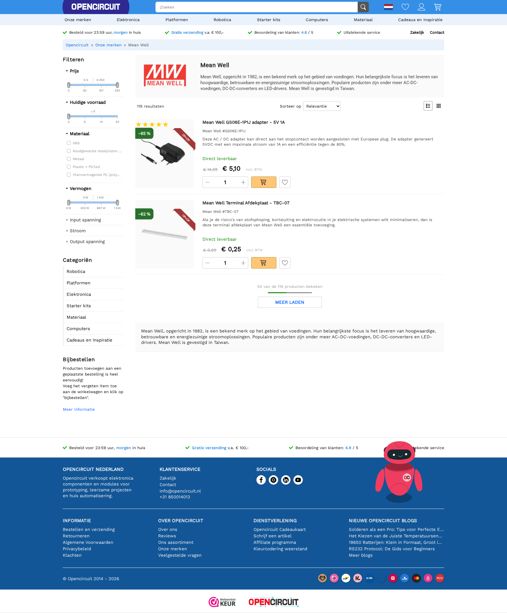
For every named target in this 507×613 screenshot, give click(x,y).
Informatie (77, 520)
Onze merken (78, 19)
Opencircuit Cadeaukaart (280, 529)
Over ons (167, 529)
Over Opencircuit (180, 520)
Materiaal (363, 19)
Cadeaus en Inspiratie (420, 19)
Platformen (176, 19)
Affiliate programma (275, 542)
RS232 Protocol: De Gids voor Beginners (392, 548)
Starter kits (268, 19)
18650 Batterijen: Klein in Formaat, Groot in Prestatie (396, 542)
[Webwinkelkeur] (222, 602)
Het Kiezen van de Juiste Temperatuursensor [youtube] (396, 536)
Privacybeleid (77, 548)
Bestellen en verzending (89, 529)
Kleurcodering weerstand (280, 548)
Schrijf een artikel (273, 536)
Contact (437, 32)
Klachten (72, 555)
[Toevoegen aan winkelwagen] (263, 182)
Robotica (222, 19)
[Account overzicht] (417, 7)
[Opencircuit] (95, 7)
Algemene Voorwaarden (88, 542)
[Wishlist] (401, 7)
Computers (317, 19)
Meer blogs (361, 555)
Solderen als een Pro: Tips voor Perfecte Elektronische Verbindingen (396, 529)
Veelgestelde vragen (180, 555)
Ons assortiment (175, 542)
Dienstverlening (275, 520)
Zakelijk (417, 32)
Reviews (167, 536)
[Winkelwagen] (433, 7)
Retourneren (76, 536)
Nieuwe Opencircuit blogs (383, 520)
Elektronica (128, 19)
